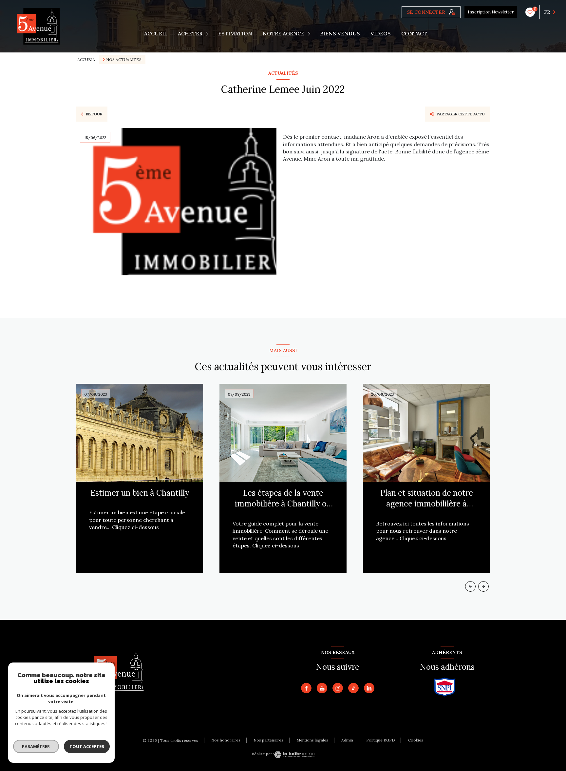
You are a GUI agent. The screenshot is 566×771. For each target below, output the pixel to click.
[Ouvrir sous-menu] (208, 33)
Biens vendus (340, 33)
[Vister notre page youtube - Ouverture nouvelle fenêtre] (322, 688)
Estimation (235, 33)
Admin (347, 740)
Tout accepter (86, 746)
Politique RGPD (380, 740)
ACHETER (190, 33)
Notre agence (283, 33)
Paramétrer (36, 746)
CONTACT (414, 33)
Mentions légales (312, 740)
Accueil (155, 33)
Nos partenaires (268, 740)
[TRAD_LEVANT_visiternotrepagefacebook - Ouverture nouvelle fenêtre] (306, 688)
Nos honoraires (225, 740)
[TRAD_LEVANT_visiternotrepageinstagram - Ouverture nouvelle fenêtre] (337, 688)
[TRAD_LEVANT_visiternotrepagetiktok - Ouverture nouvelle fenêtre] (353, 688)
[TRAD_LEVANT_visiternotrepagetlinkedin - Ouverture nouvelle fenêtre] (369, 688)
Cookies (415, 740)
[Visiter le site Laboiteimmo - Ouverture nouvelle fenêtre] (294, 754)
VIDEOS (380, 33)
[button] (483, 586)
